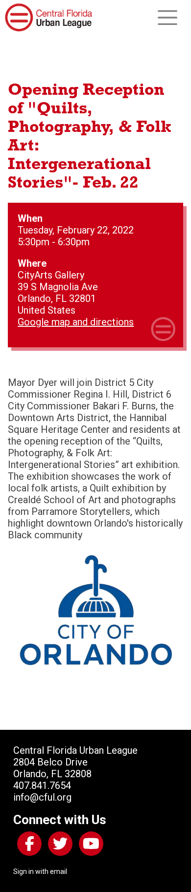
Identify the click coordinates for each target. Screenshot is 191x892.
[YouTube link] (89, 845)
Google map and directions (76, 322)
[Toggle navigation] (167, 17)
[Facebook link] (27, 845)
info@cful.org (42, 797)
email (58, 871)
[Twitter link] (58, 845)
